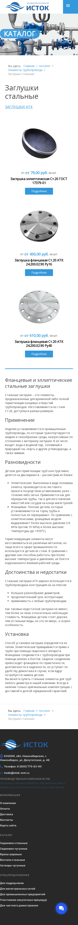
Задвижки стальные (14, 843)
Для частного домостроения (19, 905)
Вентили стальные (12, 859)
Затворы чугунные (12, 865)
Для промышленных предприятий (22, 894)
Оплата (5, 808)
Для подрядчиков (12, 883)
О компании (8, 803)
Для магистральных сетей (17, 888)
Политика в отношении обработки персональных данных (32, 783)
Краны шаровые (11, 854)
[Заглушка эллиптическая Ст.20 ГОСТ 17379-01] (39, 144)
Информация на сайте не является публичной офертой (32, 787)
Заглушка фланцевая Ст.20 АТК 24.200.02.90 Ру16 (39, 262)
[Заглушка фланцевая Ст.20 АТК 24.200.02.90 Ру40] (39, 307)
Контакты (6, 819)
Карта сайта (8, 825)
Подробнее (39, 191)
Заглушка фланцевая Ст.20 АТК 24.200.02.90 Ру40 (39, 344)
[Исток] (27, 7)
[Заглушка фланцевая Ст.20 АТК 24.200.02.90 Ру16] (39, 226)
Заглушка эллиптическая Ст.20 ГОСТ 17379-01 (39, 181)
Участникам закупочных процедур (23, 899)
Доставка (6, 814)
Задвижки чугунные (13, 848)
